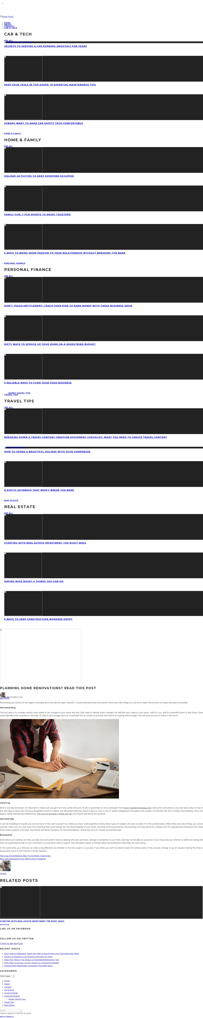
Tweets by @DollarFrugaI (11, 943)
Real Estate (11, 501)
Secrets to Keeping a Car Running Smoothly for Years (45, 46)
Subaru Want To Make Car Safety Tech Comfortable (43, 123)
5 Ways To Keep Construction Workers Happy (38, 619)
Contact (7, 987)
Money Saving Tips (19, 393)
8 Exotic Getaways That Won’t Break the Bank (39, 490)
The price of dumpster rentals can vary (54, 814)
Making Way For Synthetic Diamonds (32, 856)
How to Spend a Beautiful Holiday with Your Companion (47, 451)
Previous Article (7, 856)
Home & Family (12, 134)
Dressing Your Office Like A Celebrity (28, 859)
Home (7, 981)
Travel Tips (11, 395)
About (7, 984)
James (7, 697)
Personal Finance (14, 263)
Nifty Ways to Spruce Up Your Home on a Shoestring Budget (50, 344)
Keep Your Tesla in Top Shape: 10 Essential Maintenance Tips (50, 84)
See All (8, 41)
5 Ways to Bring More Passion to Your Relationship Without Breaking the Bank (65, 253)
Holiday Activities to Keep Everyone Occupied (39, 176)
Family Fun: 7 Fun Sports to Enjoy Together (37, 214)
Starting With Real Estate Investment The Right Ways (45, 543)
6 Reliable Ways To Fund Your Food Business (38, 382)
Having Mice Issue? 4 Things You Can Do (34, 581)
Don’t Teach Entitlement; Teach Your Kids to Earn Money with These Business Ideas (68, 305)
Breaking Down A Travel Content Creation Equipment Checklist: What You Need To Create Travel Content (85, 437)
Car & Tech (10, 28)
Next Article (5, 859)
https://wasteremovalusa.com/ (137, 808)
